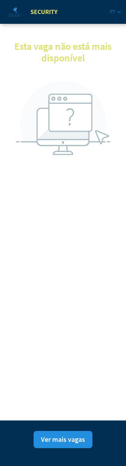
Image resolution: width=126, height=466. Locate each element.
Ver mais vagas (63, 439)
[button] (115, 11)
